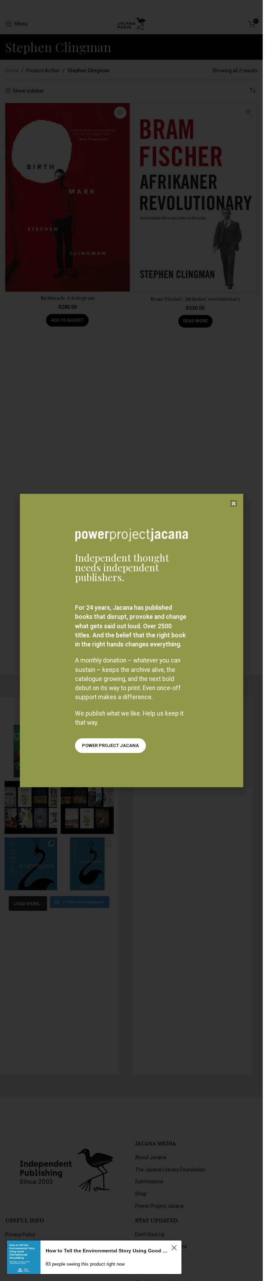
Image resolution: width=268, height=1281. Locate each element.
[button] (233, 503)
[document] (131, 640)
